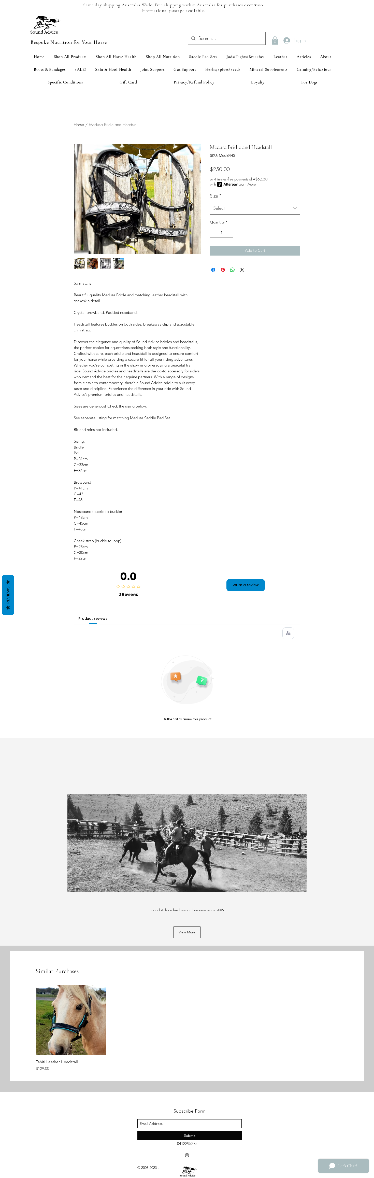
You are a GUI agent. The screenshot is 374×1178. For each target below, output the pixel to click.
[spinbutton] (222, 232)
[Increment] (229, 232)
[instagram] (187, 1155)
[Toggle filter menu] (288, 633)
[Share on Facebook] (213, 270)
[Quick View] (71, 1020)
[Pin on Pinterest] (223, 270)
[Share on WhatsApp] (232, 270)
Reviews (8, 595)
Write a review (246, 584)
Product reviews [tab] (93, 618)
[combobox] (255, 208)
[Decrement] (214, 232)
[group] (187, 1028)
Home (79, 124)
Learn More (247, 184)
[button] (275, 40)
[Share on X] (242, 270)
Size (216, 196)
